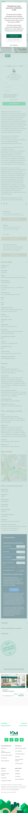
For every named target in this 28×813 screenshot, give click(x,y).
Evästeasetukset (19, 763)
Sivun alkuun (23, 725)
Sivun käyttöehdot (14, 789)
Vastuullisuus (4, 758)
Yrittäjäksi (17, 770)
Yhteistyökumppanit (19, 753)
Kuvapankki (3, 777)
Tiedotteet (3, 770)
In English (24, 723)
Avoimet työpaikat (19, 779)
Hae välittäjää (18, 751)
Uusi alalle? (17, 776)
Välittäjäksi (17, 773)
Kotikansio (17, 756)
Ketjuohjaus (3, 748)
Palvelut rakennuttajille (6, 755)
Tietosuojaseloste (5, 760)
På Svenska (4, 723)
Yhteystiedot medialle (6, 780)
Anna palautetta (5, 725)
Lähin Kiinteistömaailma (20, 748)
